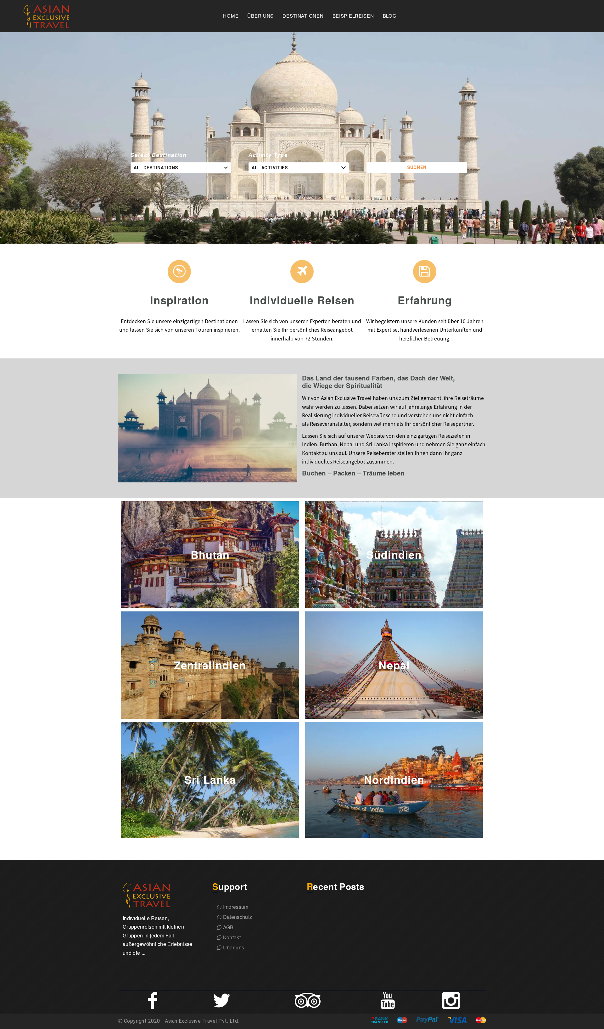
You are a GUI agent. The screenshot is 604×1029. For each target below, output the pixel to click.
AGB (227, 927)
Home (230, 16)
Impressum (234, 906)
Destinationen (302, 16)
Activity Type (268, 155)
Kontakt (231, 937)
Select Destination (159, 155)
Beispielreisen (353, 16)
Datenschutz (236, 916)
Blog (390, 16)
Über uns (260, 16)
